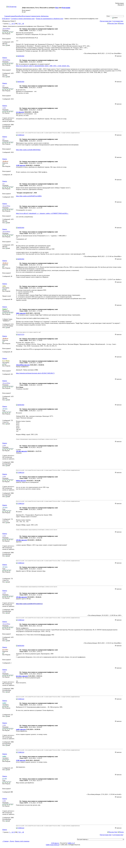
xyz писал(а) (20, 112)
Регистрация (66, 7)
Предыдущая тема (105, 21)
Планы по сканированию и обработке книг (49, 18)
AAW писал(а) (20, 165)
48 (23, 23)
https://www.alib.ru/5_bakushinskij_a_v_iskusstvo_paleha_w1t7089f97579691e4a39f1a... (42, 213)
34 (12, 23)
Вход (56, 7)
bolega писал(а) (21, 480)
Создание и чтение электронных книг (23, 18)
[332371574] (20, 334)
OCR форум (6, 18)
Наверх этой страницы (22, 841)
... (10, 23)
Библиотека (45, 16)
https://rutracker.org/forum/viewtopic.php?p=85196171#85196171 (35, 373)
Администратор (35, 16)
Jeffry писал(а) (21, 313)
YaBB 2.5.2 (71, 843)
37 (18, 23)
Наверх (4, 57)
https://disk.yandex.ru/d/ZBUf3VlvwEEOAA (29, 603)
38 (19, 23)
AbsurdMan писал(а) (23, 365)
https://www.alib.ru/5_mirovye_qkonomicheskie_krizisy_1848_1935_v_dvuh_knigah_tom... (43, 66)
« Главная (5, 841)
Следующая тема (117, 21)
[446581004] (20, 56)
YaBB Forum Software (52, 845)
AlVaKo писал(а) (21, 451)
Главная (6, 16)
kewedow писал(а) (22, 676)
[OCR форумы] (11, 6)
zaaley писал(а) (21, 729)
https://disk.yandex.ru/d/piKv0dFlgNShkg (28, 149)
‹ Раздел (11, 841)
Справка (12, 16)
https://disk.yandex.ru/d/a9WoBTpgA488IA (29, 196)
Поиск (17, 16)
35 (14, 23)
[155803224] (20, 135)
